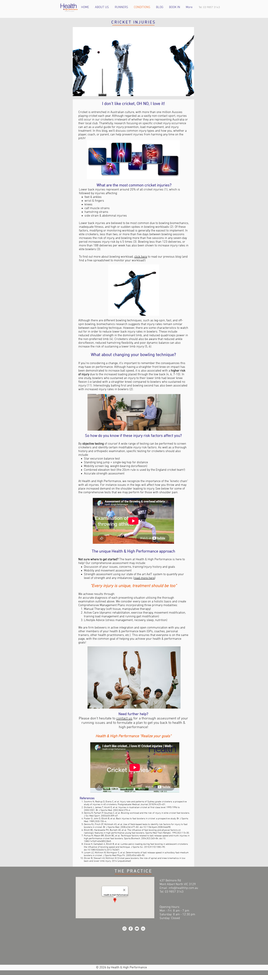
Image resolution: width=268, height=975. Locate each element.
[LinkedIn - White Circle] (143, 928)
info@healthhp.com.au (183, 888)
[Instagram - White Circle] (124, 928)
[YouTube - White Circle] (137, 928)
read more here (144, 578)
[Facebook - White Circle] (131, 928)
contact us (124, 718)
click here (140, 257)
